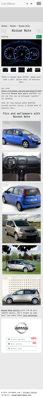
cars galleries (30, 315)
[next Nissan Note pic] (39, 31)
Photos (4, 26)
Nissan (13, 26)
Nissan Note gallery (11, 310)
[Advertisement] (21, 14)
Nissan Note (24, 26)
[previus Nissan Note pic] (3, 31)
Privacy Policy (30, 392)
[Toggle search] (27, 3)
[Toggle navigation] (38, 3)
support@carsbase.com (21, 395)
